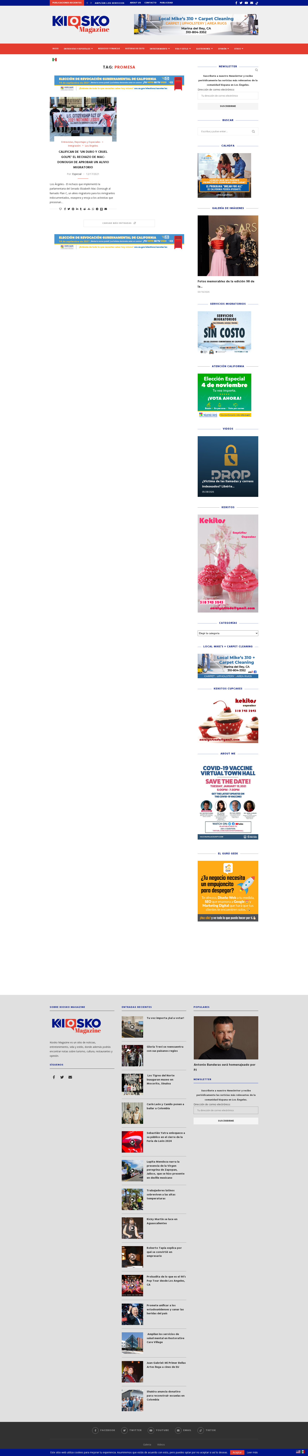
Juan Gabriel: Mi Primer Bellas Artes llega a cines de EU (166, 1365)
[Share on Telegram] (97, 209)
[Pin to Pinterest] (73, 209)
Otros (237, 49)
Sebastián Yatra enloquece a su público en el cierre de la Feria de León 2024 (166, 1137)
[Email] (251, 3)
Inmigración (74, 145)
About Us (135, 3)
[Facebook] (236, 3)
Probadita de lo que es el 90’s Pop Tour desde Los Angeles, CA (166, 1281)
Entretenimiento (158, 49)
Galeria (147, 1444)
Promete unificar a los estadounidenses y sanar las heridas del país (165, 1310)
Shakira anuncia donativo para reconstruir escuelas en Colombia (165, 1396)
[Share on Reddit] (84, 209)
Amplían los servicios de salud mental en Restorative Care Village (165, 1338)
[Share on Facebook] (65, 209)
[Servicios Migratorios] (224, 313)
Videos (161, 1444)
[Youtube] (246, 3)
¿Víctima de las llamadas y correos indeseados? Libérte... (227, 484)
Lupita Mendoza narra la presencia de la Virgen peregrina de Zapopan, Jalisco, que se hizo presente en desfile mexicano (165, 1170)
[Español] (56, 59)
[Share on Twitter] (69, 209)
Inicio (55, 49)
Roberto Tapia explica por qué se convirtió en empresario (164, 1252)
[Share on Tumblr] (81, 209)
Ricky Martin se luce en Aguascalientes (162, 1221)
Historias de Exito (135, 49)
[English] (298, 1451)
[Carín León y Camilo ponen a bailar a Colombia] (132, 1113)
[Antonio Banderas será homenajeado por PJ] (226, 1037)
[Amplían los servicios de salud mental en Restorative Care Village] (132, 1343)
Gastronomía (203, 49)
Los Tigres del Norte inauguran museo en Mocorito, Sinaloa (160, 1080)
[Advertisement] (154, 961)
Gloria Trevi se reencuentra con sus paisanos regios (165, 1049)
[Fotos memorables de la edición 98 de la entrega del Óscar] (228, 245)
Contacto (150, 3)
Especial (76, 174)
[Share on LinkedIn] (77, 209)
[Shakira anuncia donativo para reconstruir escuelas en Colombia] (132, 1400)
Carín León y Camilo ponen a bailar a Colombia (165, 1106)
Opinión (222, 49)
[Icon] (132, 1027)
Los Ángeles (91, 145)
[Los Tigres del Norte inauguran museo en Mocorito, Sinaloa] (132, 1084)
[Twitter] (241, 3)
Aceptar (237, 1452)
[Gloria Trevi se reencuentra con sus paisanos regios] (132, 1055)
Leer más (252, 1452)
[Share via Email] (105, 209)
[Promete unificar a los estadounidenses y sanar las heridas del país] (132, 1314)
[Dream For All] (224, 155)
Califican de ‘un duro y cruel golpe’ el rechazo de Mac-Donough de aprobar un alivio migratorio (83, 159)
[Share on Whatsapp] (93, 209)
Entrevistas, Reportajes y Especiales (80, 142)
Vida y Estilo (181, 49)
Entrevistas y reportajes (77, 49)
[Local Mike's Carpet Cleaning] (228, 655)
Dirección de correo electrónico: (216, 89)
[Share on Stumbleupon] (89, 209)
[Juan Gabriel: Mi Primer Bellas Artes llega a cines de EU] (132, 1371)
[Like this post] (60, 209)
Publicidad (166, 3)
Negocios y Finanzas (109, 49)
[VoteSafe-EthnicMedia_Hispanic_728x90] (119, 77)
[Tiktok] (256, 3)
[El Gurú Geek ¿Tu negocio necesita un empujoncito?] (228, 862)
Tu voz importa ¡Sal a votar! (165, 1018)
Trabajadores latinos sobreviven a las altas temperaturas (161, 1195)
